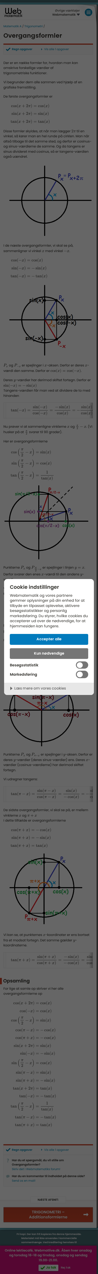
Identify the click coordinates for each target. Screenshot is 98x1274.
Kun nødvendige (49, 653)
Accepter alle (49, 639)
